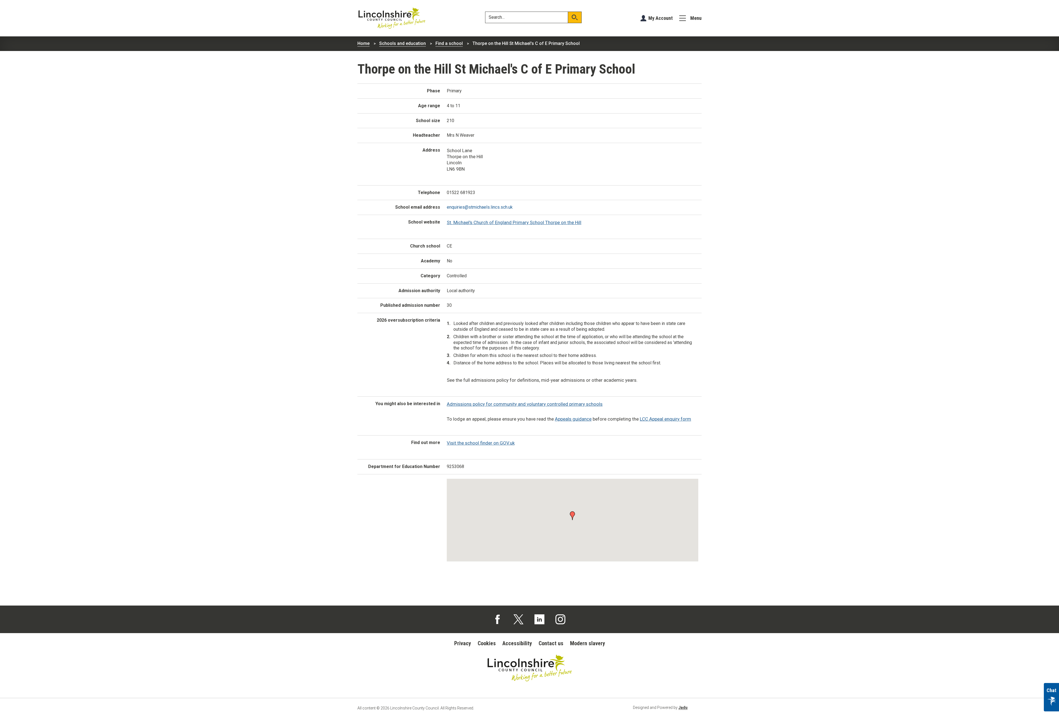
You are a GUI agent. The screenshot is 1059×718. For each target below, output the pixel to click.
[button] (572, 515)
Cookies (487, 643)
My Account (660, 18)
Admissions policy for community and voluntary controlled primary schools (525, 404)
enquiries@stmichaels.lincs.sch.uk (480, 207)
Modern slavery (587, 643)
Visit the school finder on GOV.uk (481, 443)
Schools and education (402, 43)
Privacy (462, 643)
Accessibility (517, 643)
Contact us (551, 643)
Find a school (449, 43)
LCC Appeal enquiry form (665, 419)
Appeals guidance (573, 419)
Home (363, 43)
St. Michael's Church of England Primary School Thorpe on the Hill (514, 222)
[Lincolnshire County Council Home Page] (391, 18)
